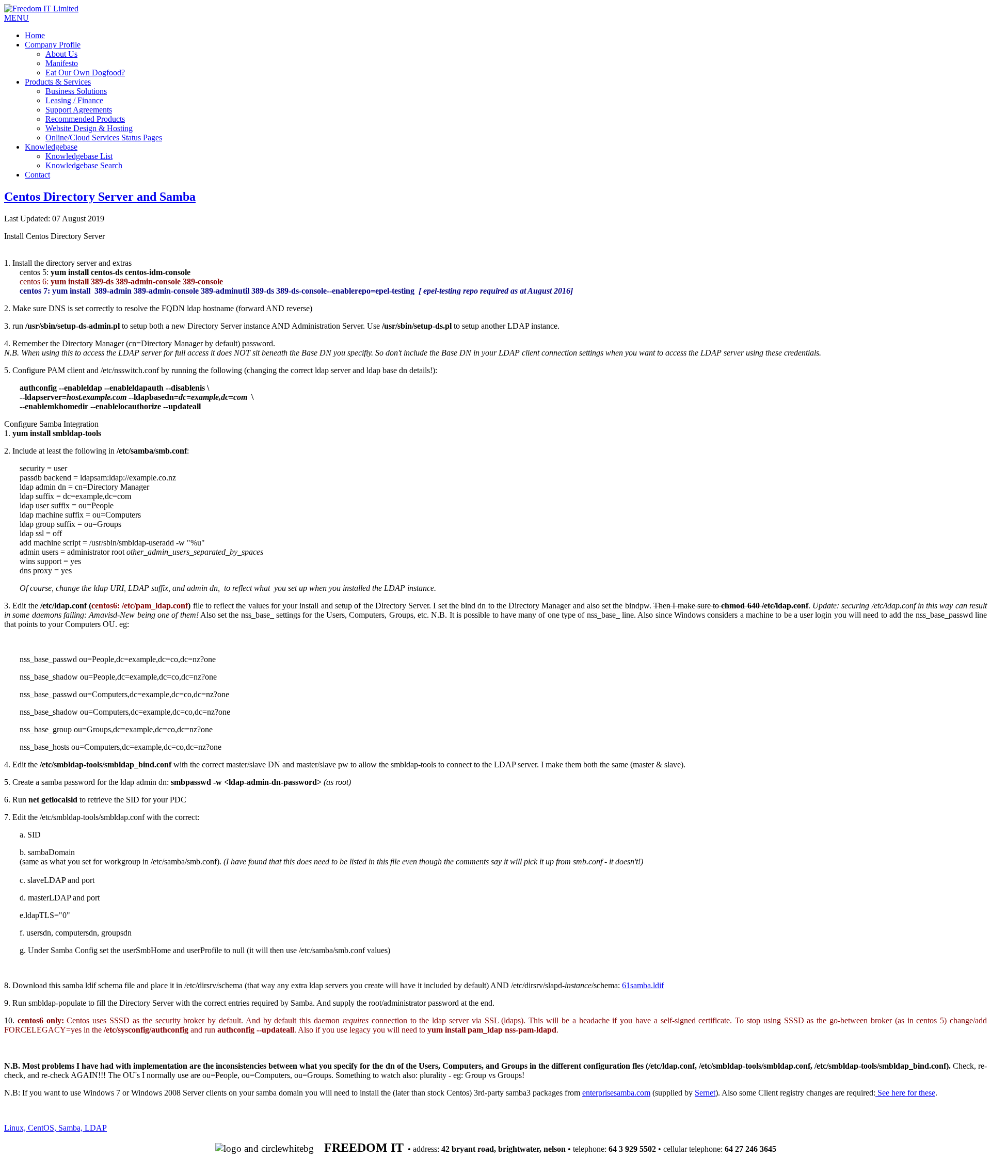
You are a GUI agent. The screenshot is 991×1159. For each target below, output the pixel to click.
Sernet (705, 1092)
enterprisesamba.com (616, 1092)
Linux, (16, 1127)
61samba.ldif (643, 985)
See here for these (905, 1092)
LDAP (96, 1127)
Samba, (71, 1127)
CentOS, (43, 1127)
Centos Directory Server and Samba (100, 196)
